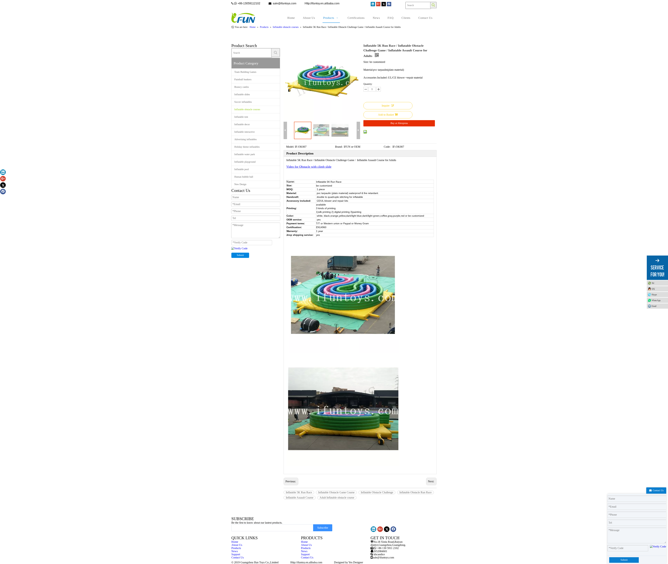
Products (236, 548)
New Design (240, 184)
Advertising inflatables (245, 139)
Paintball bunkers (242, 79)
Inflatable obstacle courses (247, 109)
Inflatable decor (242, 124)
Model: (290, 146)
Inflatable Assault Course (299, 497)
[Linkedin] (373, 4)
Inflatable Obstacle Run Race (415, 492)
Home (234, 541)
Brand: (339, 146)
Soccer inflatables (243, 102)
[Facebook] (389, 4)
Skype (654, 294)
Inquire (385, 105)
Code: (387, 146)
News (234, 551)
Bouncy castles (241, 87)
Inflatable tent (241, 117)
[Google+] (378, 4)
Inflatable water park (244, 154)
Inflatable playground (245, 162)
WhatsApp (656, 300)
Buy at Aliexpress (399, 123)
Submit (240, 255)
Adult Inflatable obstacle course (337, 497)
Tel (653, 283)
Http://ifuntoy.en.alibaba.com (306, 562)
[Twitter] (383, 4)
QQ (653, 288)
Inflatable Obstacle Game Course (336, 492)
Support (235, 554)
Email (654, 306)
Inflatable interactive (244, 132)
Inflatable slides (242, 94)
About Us (236, 544)
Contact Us (237, 557)
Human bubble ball (243, 177)
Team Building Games (245, 72)
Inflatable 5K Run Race (299, 492)
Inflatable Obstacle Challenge (377, 492)
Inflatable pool (241, 169)
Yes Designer (355, 562)
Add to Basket (386, 114)
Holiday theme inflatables (247, 147)
